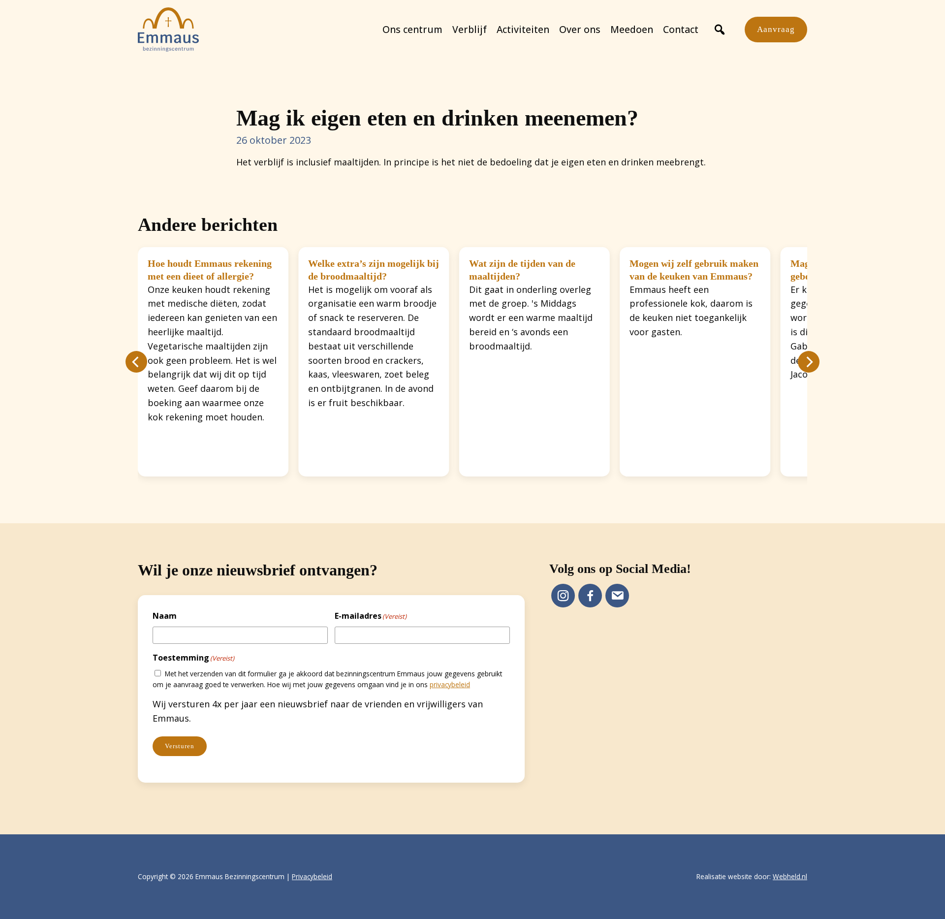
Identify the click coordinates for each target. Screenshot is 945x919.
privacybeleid (450, 684)
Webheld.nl (790, 876)
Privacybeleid (312, 876)
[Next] (808, 362)
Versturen (179, 746)
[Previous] (136, 362)
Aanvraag (776, 29)
